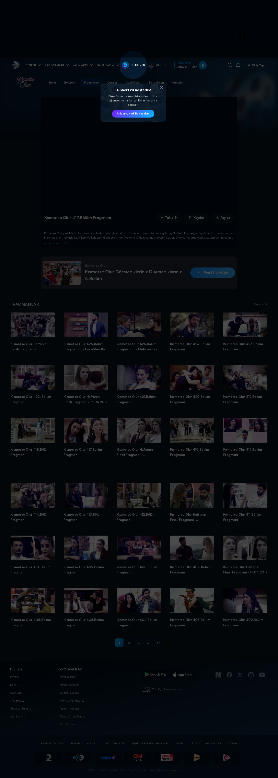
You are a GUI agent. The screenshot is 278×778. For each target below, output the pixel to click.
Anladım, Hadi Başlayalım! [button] (133, 113)
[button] (161, 87)
